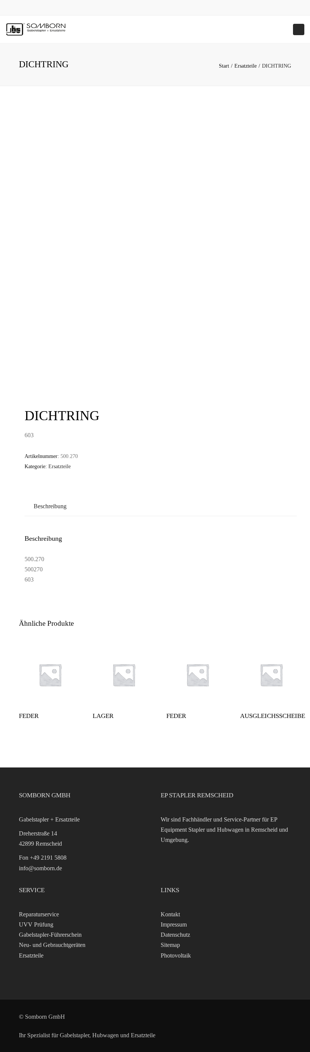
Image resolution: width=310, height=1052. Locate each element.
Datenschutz (175, 934)
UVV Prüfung (36, 924)
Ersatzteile (245, 66)
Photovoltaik (176, 955)
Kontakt (170, 914)
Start (224, 66)
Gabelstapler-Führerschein (50, 934)
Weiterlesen (50, 675)
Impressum (174, 924)
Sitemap (170, 945)
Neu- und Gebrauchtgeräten (52, 945)
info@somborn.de (40, 868)
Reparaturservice (39, 914)
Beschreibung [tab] (50, 506)
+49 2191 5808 (48, 857)
